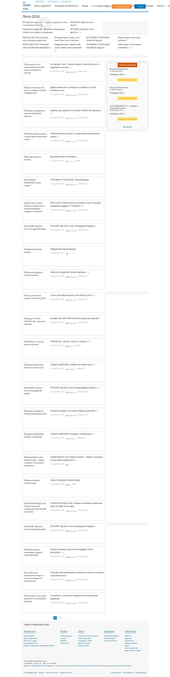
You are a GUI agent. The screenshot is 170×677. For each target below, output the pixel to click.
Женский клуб (130, 631)
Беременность (30, 631)
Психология (64, 643)
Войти (141, 7)
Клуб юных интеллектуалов (88, 636)
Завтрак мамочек (131, 643)
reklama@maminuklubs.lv (90, 666)
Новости (160, 6)
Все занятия (127, 127)
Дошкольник (109, 631)
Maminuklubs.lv (116, 673)
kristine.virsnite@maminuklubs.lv (64, 666)
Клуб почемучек (110, 638)
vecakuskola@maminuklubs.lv (122, 666)
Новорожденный (66, 636)
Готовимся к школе (85, 641)
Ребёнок (63, 631)
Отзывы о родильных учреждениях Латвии (39, 646)
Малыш (63, 638)
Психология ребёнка (111, 636)
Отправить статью (122, 7)
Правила (41, 673)
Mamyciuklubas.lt (128, 673)
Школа (81, 631)
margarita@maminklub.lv (39, 666)
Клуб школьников (84, 638)
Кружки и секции (84, 643)
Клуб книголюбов (110, 641)
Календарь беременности (66, 6)
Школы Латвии (83, 646)
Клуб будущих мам (31, 643)
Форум (85, 6)
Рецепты (128, 636)
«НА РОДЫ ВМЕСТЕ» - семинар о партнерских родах (124, 107)
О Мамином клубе (65, 673)
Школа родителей (42, 6)
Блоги (127, 646)
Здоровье (128, 638)
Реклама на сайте (52, 673)
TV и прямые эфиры (101, 6)
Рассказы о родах (30, 641)
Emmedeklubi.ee (141, 673)
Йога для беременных (119, 69)
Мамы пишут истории (133, 650)
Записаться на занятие (127, 80)
